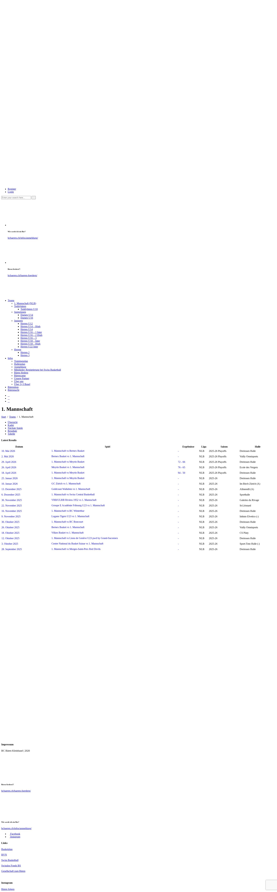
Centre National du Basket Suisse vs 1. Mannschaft (77, 543)
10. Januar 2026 (9, 483)
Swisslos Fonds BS (11, 865)
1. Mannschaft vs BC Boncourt (67, 521)
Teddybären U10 (29, 309)
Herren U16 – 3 (29, 338)
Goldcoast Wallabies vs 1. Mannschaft (70, 489)
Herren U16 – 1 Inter (31, 332)
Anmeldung (20, 367)
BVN (4, 854)
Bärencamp (20, 375)
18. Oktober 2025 (10, 532)
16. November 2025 (11, 511)
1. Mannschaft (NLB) (25, 303)
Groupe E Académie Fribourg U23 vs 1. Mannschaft (78, 505)
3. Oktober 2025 (9, 543)
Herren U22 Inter (29, 346)
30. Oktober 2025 (10, 522)
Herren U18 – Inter (30, 341)
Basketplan (7, 849)
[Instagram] (9, 398)
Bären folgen (7, 889)
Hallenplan (19, 364)
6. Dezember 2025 (10, 494)
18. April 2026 (8, 472)
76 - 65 (181, 467)
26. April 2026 (8, 467)
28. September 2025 (11, 549)
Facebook (15, 833)
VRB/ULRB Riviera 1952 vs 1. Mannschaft (73, 500)
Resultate (12, 431)
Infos (10, 358)
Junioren (18, 320)
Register (12, 189)
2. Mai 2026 (7, 456)
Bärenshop (13, 387)
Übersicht (12, 422)
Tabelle (11, 433)
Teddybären (20, 306)
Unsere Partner (21, 378)
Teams (11, 300)
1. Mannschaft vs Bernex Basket (67, 450)
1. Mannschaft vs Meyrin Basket (67, 461)
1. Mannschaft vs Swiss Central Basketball (73, 494)
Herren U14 (27, 329)
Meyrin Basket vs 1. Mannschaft (67, 467)
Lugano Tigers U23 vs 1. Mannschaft (70, 516)
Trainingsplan (21, 361)
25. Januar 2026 (9, 478)
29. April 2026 (8, 462)
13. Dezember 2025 (11, 489)
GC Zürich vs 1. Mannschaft (65, 483)
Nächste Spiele (15, 428)
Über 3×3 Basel (22, 384)
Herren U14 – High (30, 326)
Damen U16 (27, 317)
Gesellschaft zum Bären (13, 871)
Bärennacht (13, 390)
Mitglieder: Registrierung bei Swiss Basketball (37, 369)
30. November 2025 (11, 500)
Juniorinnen (20, 312)
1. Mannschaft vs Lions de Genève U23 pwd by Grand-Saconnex (84, 538)
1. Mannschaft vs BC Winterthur (67, 510)
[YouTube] (9, 401)
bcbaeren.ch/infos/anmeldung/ (23, 238)
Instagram (15, 836)
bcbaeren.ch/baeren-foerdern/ (22, 275)
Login (11, 191)
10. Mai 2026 (8, 451)
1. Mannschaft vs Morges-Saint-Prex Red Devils (76, 549)
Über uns (18, 381)
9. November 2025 (11, 516)
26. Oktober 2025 (10, 527)
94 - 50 (181, 472)
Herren (17, 349)
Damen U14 (27, 315)
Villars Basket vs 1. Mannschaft (67, 532)
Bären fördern (21, 372)
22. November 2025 (11, 505)
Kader (11, 425)
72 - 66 (181, 462)
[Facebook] (9, 395)
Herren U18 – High (30, 343)
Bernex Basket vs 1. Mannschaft (67, 456)
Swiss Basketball (9, 860)
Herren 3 (25, 355)
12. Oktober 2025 (10, 538)
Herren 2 (25, 352)
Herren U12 (27, 323)
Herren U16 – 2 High (31, 335)
